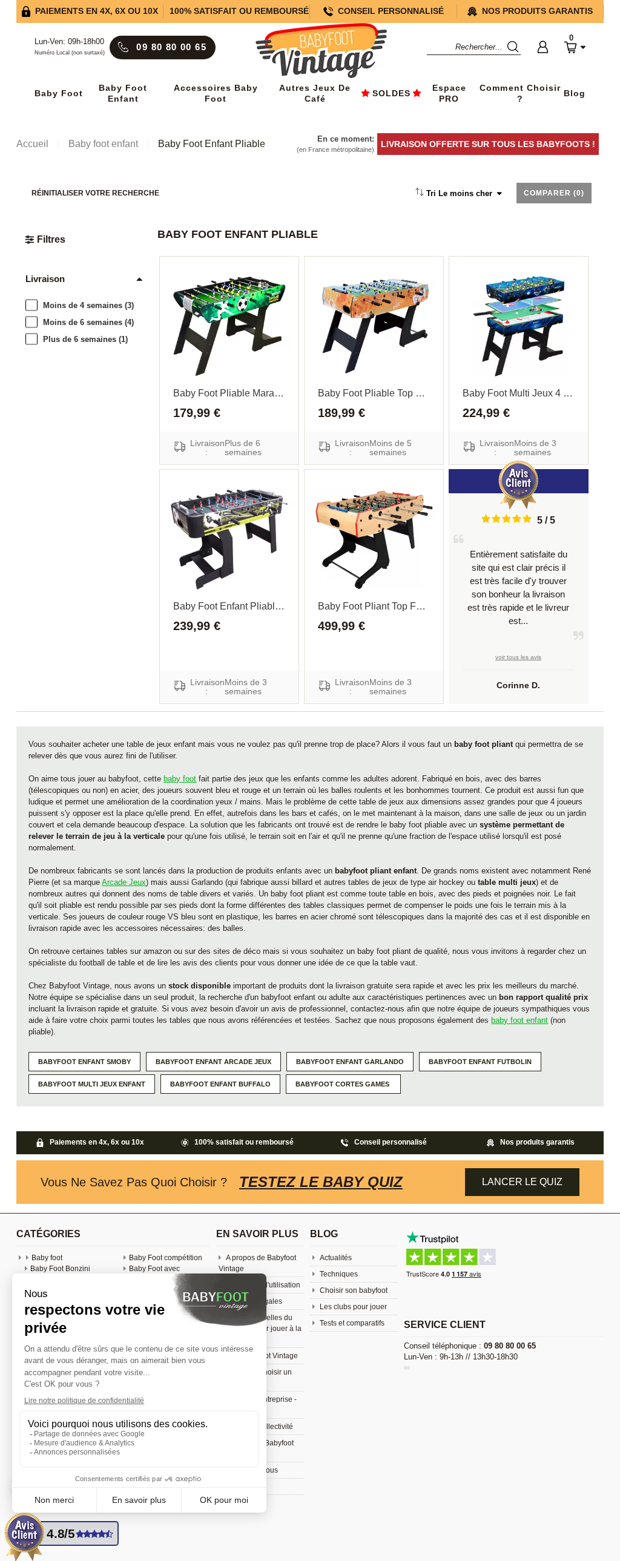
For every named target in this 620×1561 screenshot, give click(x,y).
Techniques (338, 1274)
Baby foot (46, 1258)
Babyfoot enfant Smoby (84, 1061)
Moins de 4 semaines (88, 305)
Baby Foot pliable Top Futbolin (374, 393)
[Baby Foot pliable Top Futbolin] (374, 326)
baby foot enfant (519, 1020)
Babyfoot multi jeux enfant (91, 1084)
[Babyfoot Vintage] (321, 52)
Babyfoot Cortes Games (343, 1084)
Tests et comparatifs (351, 1323)
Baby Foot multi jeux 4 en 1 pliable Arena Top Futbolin (519, 393)
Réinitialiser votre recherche (95, 193)
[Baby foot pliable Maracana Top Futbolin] (229, 326)
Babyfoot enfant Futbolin (480, 1061)
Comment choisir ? (520, 94)
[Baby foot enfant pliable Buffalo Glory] (229, 539)
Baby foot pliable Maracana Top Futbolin (229, 393)
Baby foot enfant (123, 94)
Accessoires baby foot (216, 94)
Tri (459, 193)
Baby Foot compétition (165, 1258)
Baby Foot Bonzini (60, 1268)
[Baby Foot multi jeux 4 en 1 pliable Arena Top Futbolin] (518, 326)
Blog (574, 93)
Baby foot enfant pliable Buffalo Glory (229, 606)
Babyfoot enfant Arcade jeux (213, 1061)
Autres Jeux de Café (315, 94)
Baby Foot (59, 93)
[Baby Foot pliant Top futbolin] (374, 539)
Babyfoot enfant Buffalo (220, 1084)
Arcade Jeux (124, 882)
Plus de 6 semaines (85, 339)
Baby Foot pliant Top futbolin (374, 606)
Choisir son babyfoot (353, 1290)
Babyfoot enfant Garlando (350, 1061)
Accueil (32, 144)
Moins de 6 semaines (88, 322)
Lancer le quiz (522, 1182)
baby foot (179, 778)
